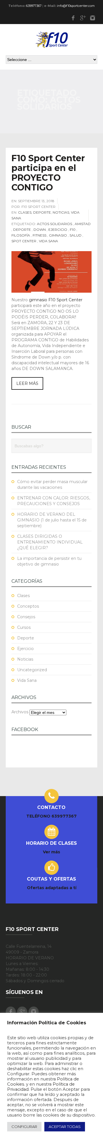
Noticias (61, 212)
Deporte (42, 212)
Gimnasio (58, 235)
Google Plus (83, 17)
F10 (73, 229)
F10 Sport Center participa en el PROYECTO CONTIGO (48, 173)
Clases (24, 212)
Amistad (83, 224)
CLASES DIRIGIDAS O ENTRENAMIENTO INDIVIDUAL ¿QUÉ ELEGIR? (50, 542)
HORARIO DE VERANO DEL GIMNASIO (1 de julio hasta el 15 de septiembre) (52, 520)
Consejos (26, 616)
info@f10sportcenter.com (76, 6)
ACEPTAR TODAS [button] (65, 1126)
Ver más (51, 851)
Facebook (73, 17)
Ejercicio (57, 229)
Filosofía (20, 235)
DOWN (39, 229)
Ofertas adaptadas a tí (51, 887)
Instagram (92, 17)
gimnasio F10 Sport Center (55, 299)
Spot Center (23, 241)
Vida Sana (48, 241)
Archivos (19, 711)
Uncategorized (32, 669)
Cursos (24, 627)
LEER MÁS (27, 383)
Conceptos (28, 606)
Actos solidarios (54, 224)
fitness (39, 235)
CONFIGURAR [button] (24, 1126)
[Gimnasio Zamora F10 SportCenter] (51, 39)
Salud (76, 235)
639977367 (33, 6)
